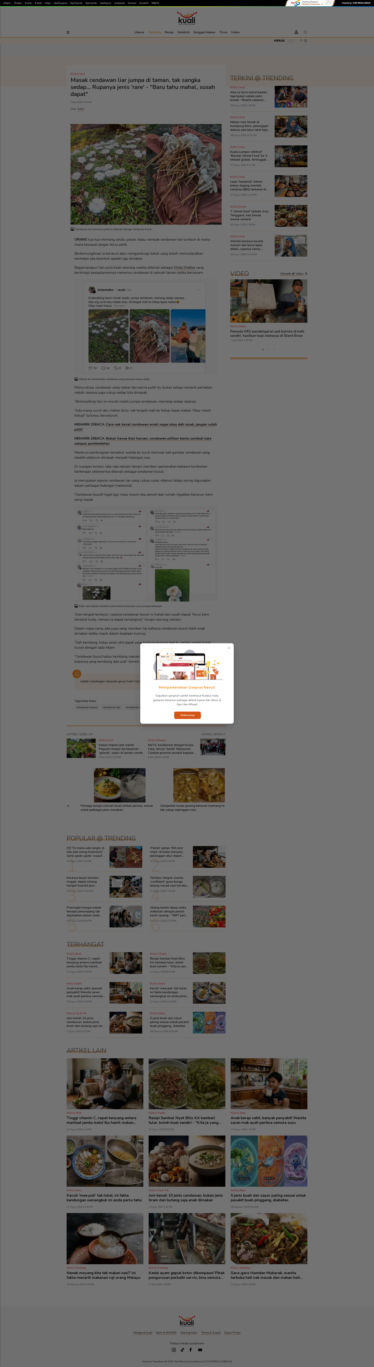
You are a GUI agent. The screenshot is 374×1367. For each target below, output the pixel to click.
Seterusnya (187, 715)
